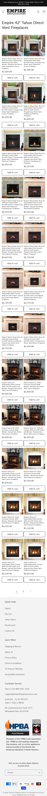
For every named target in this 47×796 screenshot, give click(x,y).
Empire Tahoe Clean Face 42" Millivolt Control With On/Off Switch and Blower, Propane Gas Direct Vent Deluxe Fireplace (34, 295)
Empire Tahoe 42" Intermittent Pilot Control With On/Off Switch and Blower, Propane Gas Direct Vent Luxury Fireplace (12, 386)
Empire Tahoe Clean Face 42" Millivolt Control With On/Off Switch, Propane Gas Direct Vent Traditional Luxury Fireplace (12, 110)
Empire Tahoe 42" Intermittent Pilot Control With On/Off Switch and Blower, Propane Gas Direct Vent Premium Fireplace (34, 521)
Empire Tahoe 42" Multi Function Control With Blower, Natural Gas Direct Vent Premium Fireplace (33, 474)
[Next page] (30, 591)
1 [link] (16, 591)
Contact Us (9, 631)
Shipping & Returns (13, 646)
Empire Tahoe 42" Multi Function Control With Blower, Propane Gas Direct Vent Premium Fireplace (12, 520)
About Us (9, 652)
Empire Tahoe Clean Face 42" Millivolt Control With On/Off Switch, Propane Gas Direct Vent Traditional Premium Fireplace (12, 157)
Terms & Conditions (13, 663)
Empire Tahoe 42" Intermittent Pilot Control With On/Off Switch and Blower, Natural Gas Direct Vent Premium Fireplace (11, 566)
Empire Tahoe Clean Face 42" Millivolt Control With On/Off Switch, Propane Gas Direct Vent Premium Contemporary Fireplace (12, 204)
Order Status (10, 619)
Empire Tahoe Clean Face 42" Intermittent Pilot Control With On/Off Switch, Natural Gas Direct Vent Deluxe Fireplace (12, 295)
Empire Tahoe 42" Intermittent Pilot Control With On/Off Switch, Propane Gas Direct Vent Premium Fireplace (33, 566)
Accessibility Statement (15, 674)
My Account (10, 625)
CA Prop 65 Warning (13, 669)
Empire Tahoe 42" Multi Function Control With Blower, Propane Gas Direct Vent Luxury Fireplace (34, 385)
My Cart (8, 614)
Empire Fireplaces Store (17, 792)
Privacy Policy (11, 658)
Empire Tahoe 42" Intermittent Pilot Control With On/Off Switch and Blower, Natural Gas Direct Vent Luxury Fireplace (11, 475)
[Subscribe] (39, 772)
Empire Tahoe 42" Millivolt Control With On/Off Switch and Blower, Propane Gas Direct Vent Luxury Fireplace (34, 431)
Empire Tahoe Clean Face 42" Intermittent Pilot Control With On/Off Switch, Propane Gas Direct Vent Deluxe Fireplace (34, 250)
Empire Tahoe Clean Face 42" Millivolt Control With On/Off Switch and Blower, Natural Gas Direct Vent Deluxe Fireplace (12, 341)
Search (8, 608)
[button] (3, 12)
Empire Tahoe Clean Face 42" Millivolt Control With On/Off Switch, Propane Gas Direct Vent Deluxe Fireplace (34, 340)
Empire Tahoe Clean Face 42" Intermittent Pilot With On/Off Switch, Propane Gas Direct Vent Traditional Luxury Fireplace (34, 62)
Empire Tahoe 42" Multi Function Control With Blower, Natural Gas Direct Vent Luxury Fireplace (11, 431)
